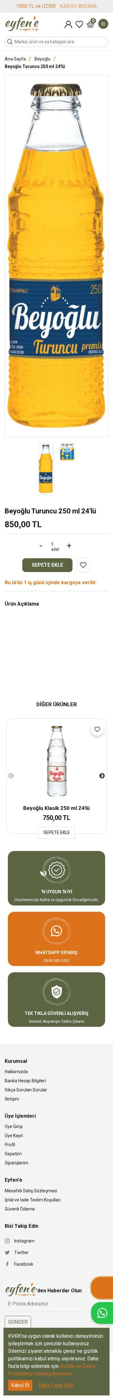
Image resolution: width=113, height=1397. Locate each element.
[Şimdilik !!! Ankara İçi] (102, 1288)
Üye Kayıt (14, 1135)
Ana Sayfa (15, 58)
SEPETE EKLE (47, 565)
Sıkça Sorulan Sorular (26, 1089)
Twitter (21, 1252)
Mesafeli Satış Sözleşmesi (31, 1190)
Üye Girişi (14, 1126)
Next (102, 776)
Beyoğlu (43, 58)
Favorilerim (79, 24)
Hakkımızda (16, 1071)
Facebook (23, 1264)
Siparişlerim (16, 1162)
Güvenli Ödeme (20, 1208)
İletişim (12, 1098)
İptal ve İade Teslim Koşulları (33, 1199)
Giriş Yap (68, 24)
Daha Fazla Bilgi (56, 1385)
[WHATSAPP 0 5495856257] (102, 1313)
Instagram (24, 1240)
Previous (11, 776)
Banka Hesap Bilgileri (25, 1080)
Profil (10, 1144)
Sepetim (93, 21)
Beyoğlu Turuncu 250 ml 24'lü (35, 66)
